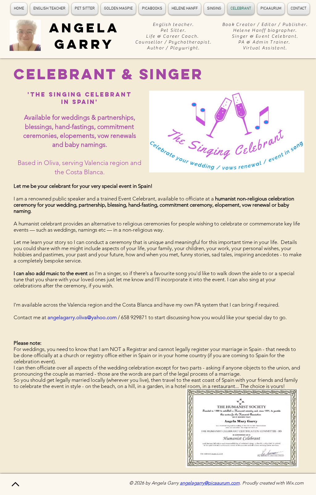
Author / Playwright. (173, 48)
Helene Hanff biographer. (265, 30)
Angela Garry (84, 35)
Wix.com (295, 483)
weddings (65, 230)
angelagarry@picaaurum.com (210, 483)
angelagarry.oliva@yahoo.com (82, 317)
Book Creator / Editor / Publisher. (265, 24)
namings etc (92, 230)
